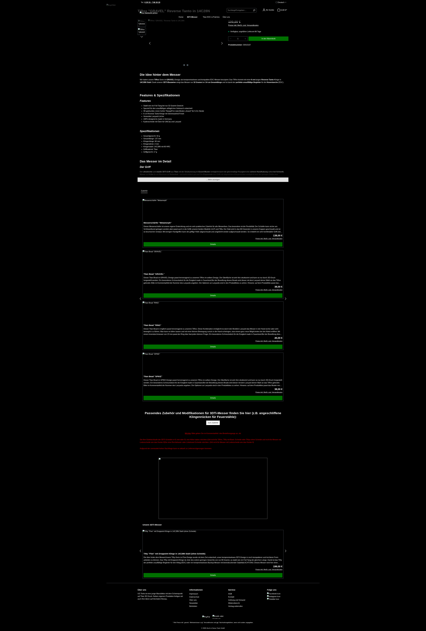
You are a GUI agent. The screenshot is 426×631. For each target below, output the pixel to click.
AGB (230, 594)
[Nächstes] (222, 43)
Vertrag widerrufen (235, 606)
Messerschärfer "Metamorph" (158, 223)
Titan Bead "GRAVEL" (154, 274)
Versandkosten (208, 622)
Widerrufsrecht (234, 603)
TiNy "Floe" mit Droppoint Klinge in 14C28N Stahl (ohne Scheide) (174, 554)
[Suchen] (254, 10)
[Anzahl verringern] (230, 38)
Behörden (193, 606)
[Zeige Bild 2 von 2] (187, 65)
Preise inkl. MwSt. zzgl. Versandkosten (243, 25)
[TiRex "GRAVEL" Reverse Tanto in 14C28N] (186, 43)
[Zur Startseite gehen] (155, 13)
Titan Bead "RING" (152, 325)
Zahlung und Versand (236, 600)
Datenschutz (194, 597)
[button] (213, 179)
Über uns (193, 600)
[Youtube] (273, 599)
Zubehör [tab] (144, 191)
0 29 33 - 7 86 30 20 (152, 2)
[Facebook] (273, 594)
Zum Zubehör (213, 423)
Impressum (193, 594)
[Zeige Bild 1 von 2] (184, 65)
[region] (180, 43)
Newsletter (193, 603)
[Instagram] (273, 596)
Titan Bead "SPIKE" (153, 376)
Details (213, 244)
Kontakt (231, 597)
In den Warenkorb (268, 39)
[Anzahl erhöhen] (245, 38)
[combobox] (239, 10)
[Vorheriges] (149, 43)
